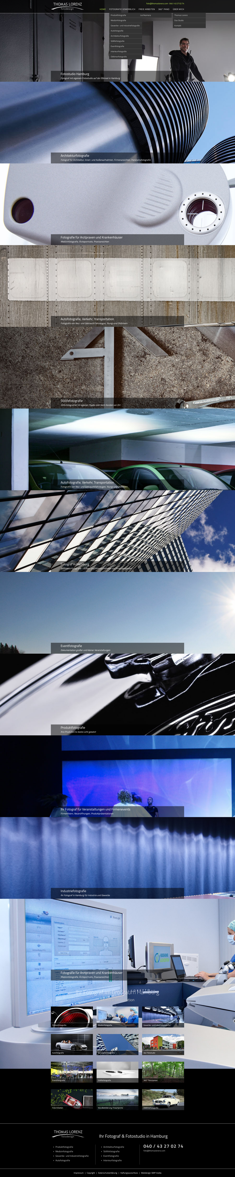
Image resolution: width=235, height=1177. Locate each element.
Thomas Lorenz (181, 15)
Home (103, 9)
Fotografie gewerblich (122, 9)
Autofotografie (117, 30)
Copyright (91, 1172)
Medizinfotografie (118, 20)
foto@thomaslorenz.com (157, 3)
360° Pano (163, 9)
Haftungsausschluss (129, 1172)
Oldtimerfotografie (119, 56)
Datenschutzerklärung (107, 1172)
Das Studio (179, 20)
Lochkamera (145, 15)
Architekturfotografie (120, 35)
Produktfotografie (118, 15)
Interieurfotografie (119, 51)
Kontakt (177, 25)
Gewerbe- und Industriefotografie (125, 25)
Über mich (178, 9)
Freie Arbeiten (147, 9)
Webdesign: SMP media (151, 1172)
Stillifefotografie (117, 41)
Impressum (79, 1172)
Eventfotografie (117, 46)
